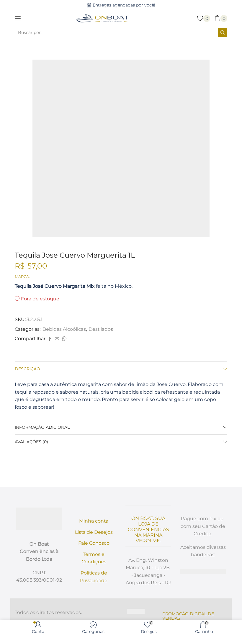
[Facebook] (49, 339)
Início (85, 48)
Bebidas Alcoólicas (115, 48)
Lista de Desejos (94, 532)
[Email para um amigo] (56, 339)
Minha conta (93, 521)
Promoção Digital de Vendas (188, 616)
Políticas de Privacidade (93, 576)
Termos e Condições (93, 558)
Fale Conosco (93, 543)
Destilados (151, 48)
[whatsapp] (63, 339)
